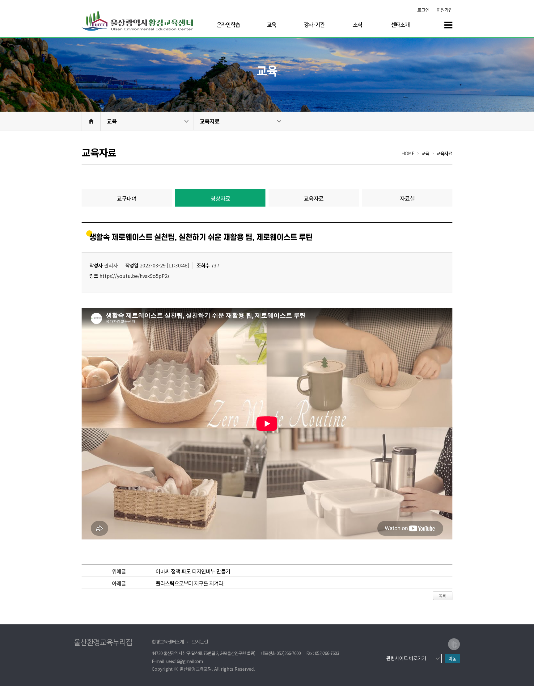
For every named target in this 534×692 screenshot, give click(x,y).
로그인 (423, 10)
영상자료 (220, 198)
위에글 (119, 571)
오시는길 (200, 641)
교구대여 (127, 198)
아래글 (119, 583)
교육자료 (209, 121)
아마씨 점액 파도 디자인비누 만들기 (193, 571)
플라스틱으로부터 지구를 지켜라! (190, 583)
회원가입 (444, 10)
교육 (112, 121)
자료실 (407, 198)
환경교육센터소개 (168, 641)
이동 (452, 658)
